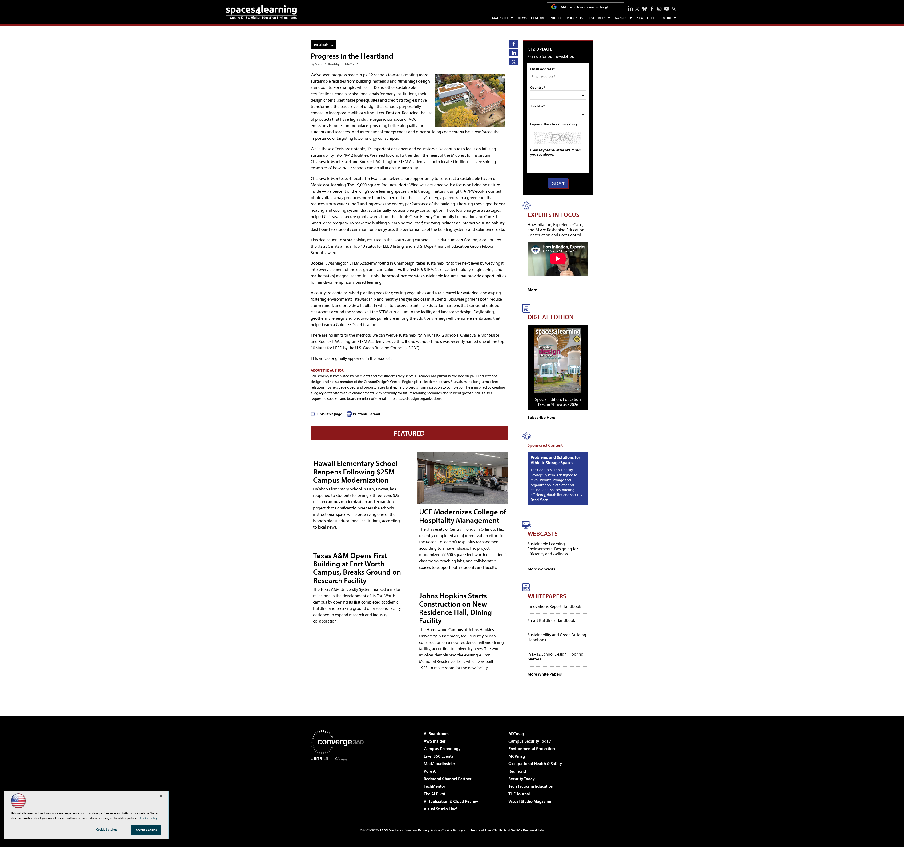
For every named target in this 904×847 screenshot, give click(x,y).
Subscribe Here (541, 417)
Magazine (500, 18)
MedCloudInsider (439, 763)
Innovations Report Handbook (554, 606)
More (667, 18)
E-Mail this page (329, 413)
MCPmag (516, 756)
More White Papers (545, 674)
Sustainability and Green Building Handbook (557, 637)
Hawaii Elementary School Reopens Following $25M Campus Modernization (355, 471)
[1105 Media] (339, 784)
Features (539, 18)
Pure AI (430, 771)
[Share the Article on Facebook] (514, 44)
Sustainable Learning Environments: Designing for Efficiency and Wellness (553, 549)
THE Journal (519, 793)
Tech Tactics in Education (530, 786)
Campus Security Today (529, 741)
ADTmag (516, 733)
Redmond (517, 771)
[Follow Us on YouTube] (666, 8)
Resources (597, 18)
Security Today (521, 778)
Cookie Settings (106, 829)
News (522, 18)
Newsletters (647, 18)
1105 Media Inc (391, 830)
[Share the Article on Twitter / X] (514, 61)
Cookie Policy (452, 830)
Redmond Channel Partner (447, 778)
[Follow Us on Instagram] (659, 9)
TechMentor (434, 786)
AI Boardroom (436, 733)
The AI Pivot (434, 793)
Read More (539, 499)
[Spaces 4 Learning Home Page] (261, 12)
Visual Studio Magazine (529, 801)
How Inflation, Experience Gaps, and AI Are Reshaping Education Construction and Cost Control (556, 229)
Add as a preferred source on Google (584, 7)
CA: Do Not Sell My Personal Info (518, 830)
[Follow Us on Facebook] (652, 8)
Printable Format (366, 413)
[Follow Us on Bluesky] (644, 8)
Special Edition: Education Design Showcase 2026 (558, 402)
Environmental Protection (531, 748)
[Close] (161, 796)
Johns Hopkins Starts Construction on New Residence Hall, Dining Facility (455, 608)
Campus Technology (442, 748)
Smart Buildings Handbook (551, 620)
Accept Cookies (146, 829)
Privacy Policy (567, 124)
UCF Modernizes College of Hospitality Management (462, 516)
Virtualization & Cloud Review (451, 801)
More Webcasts (541, 569)
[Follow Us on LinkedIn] (630, 8)
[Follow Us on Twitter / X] (637, 9)
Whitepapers (547, 596)
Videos (557, 18)
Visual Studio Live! (440, 808)
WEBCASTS (543, 533)
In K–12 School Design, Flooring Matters (555, 656)
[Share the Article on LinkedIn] (514, 53)
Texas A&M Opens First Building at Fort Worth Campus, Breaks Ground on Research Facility (357, 568)
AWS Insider (434, 741)
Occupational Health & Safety (535, 763)
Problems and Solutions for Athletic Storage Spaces (555, 460)
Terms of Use (480, 830)
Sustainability (323, 44)
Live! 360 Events (438, 756)
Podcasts (575, 18)
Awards (621, 18)
